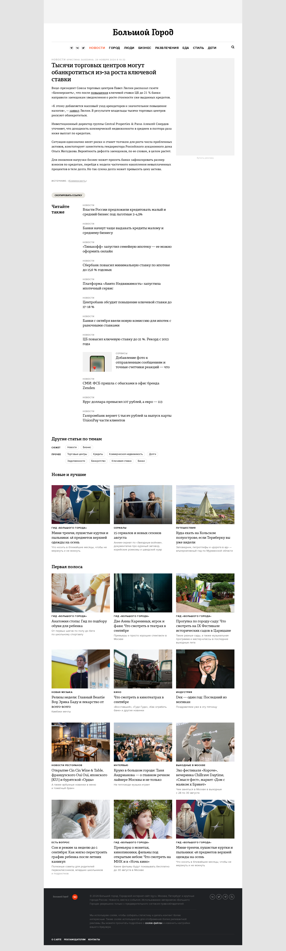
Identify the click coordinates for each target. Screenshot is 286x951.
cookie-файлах (153, 923)
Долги (152, 454)
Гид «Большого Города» (69, 527)
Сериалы (120, 527)
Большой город (60, 897)
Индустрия (184, 692)
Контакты (94, 939)
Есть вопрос (61, 842)
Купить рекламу (205, 158)
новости (72, 447)
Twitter (221, 896)
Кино (117, 692)
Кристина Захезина (80, 59)
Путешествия (186, 527)
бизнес (87, 447)
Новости (59, 59)
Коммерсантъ (77, 181)
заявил (74, 110)
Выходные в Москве (190, 765)
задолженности (76, 461)
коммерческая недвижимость (126, 454)
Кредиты (98, 454)
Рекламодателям (75, 939)
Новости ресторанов (67, 765)
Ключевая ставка (122, 461)
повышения (99, 92)
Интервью (121, 765)
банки (141, 461)
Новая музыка (62, 692)
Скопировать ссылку (68, 195)
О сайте (56, 939)
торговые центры (77, 454)
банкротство (98, 461)
